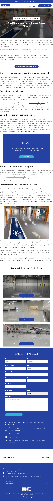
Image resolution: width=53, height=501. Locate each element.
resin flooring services (41, 252)
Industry (29, 390)
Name (7, 358)
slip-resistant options (37, 103)
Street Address (9, 371)
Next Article (46, 457)
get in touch (46, 260)
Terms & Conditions (32, 493)
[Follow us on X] (31, 498)
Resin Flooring (26, 319)
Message (8, 396)
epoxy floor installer (36, 81)
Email (29, 365)
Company (30, 358)
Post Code (8, 383)
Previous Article (8, 457)
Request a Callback (44, 5)
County (29, 377)
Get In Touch (27, 156)
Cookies (40, 493)
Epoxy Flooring (26, 295)
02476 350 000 (32, 1)
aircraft (6, 87)
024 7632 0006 (12, 471)
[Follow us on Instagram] (23, 498)
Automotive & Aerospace (26, 343)
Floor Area (8, 390)
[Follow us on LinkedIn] (27, 498)
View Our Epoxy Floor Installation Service (26, 66)
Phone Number (10, 365)
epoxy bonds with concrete (16, 177)
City (6, 377)
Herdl (31, 494)
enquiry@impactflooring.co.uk (18, 437)
